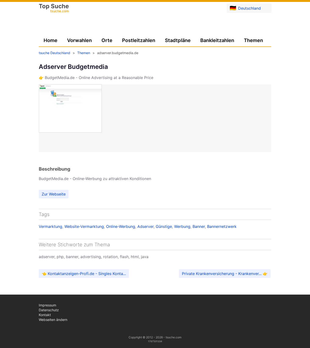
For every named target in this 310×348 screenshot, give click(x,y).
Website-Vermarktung (84, 226)
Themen (253, 40)
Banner (199, 226)
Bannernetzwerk (222, 226)
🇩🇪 (245, 8)
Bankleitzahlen (217, 40)
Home (50, 40)
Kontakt (45, 315)
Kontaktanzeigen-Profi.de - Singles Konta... (87, 273)
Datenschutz (49, 310)
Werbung (182, 226)
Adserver (145, 226)
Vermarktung (50, 226)
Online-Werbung (120, 226)
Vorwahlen (79, 40)
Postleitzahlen (138, 40)
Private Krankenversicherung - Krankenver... (222, 273)
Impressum (47, 305)
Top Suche (54, 8)
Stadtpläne (178, 40)
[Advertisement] (155, 169)
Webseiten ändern (53, 320)
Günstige (164, 226)
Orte (106, 40)
